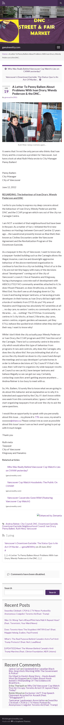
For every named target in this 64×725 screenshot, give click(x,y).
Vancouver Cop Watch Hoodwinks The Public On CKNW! (31, 484)
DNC (35, 524)
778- (37, 417)
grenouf (8, 97)
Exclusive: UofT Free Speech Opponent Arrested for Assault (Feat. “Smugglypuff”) (31, 695)
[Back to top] (57, 718)
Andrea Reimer (13, 524)
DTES (15, 97)
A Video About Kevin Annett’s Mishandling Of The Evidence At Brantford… (30, 680)
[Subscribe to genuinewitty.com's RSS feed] (3, 2)
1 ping (9, 535)
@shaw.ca (16, 420)
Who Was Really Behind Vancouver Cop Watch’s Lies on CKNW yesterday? (33, 70)
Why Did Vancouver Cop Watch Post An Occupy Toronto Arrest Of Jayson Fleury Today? (34, 687)
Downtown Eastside (48, 524)
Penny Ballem (8, 528)
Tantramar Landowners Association (27, 700)
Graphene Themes (22, 721)
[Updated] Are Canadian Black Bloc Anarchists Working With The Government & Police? (33, 671)
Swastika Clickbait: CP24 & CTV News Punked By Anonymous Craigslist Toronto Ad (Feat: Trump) (33, 702)
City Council (26, 524)
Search (8, 588)
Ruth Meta (21, 528)
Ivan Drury (51, 526)
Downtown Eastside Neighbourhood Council (23, 526)
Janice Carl (14, 668)
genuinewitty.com (11, 47)
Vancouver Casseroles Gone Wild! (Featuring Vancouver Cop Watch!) (29, 499)
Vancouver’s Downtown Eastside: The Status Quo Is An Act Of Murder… (32, 78)
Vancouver (32, 528)
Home (4, 54)
